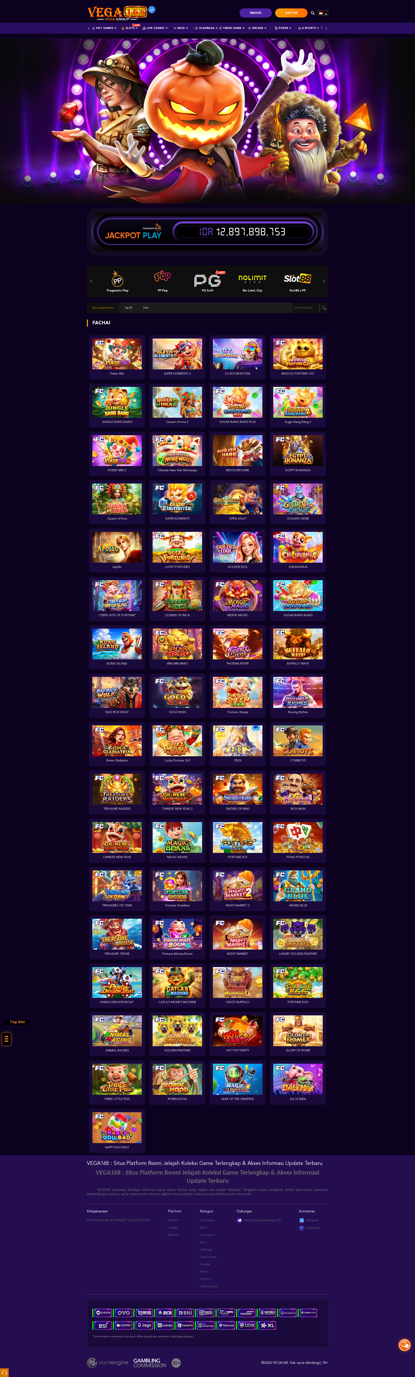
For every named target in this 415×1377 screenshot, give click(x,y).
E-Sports (309, 28)
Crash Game (232, 28)
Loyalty (173, 1227)
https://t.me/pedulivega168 (262, 1220)
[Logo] (121, 12)
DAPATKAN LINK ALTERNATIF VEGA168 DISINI (118, 1220)
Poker (283, 28)
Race (181, 28)
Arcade (257, 28)
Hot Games (104, 28)
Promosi (173, 1220)
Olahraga (206, 28)
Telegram (312, 1220)
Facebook (312, 1227)
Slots (130, 28)
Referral (173, 1235)
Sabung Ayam (209, 1286)
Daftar (291, 12)
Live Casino (155, 28)
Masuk (255, 12)
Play (152, 235)
